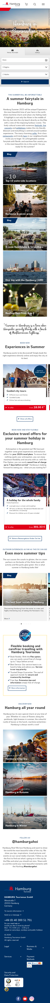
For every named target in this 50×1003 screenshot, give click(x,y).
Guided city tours (25, 387)
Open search (34, 4)
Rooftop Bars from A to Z (25, 300)
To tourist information (13, 911)
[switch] (17, 984)
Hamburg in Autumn (25, 779)
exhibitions (21, 128)
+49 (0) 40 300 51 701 (18, 920)
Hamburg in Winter (25, 812)
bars (25, 136)
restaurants (8, 136)
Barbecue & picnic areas (25, 201)
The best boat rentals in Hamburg (25, 597)
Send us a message (12, 915)
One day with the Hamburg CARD (25, 267)
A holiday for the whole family (25, 502)
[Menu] (21, 979)
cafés (34, 133)
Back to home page (25, 889)
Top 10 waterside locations (25, 168)
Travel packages (12, 52)
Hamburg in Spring (25, 746)
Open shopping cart (26, 4)
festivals (38, 125)
